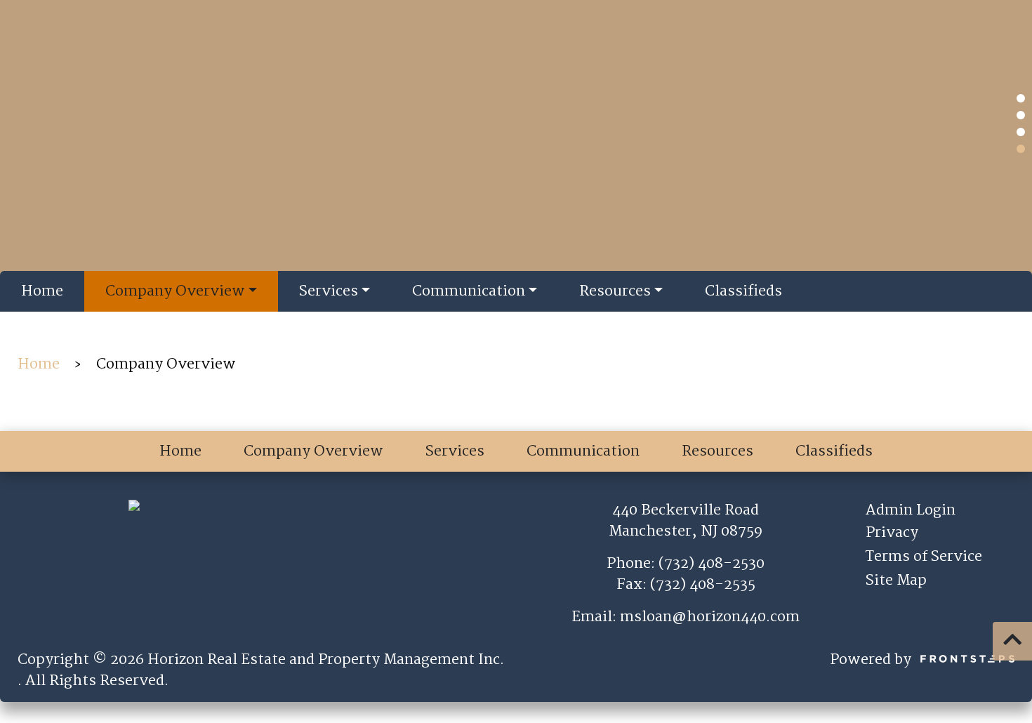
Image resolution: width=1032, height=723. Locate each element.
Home (42, 291)
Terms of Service (924, 557)
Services (328, 291)
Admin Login (910, 510)
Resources (615, 291)
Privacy (892, 533)
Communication (468, 291)
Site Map (896, 580)
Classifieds (743, 291)
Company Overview (175, 291)
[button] (1021, 98)
